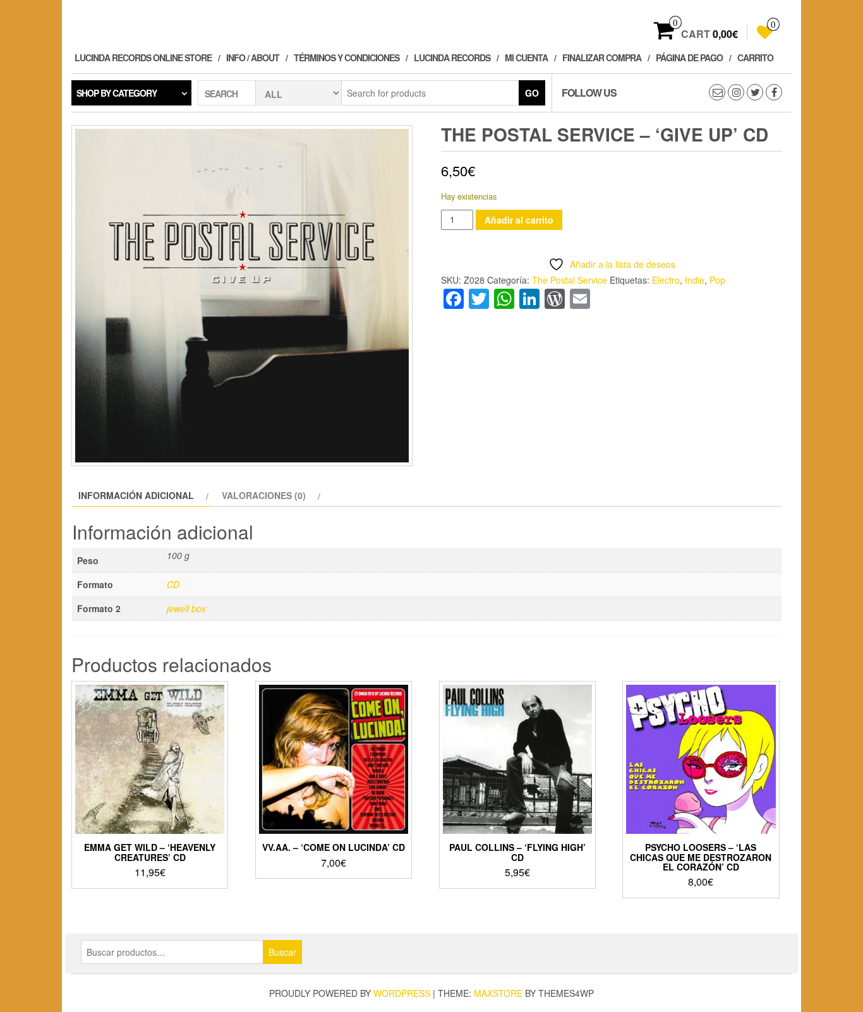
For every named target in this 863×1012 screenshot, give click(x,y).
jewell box (186, 608)
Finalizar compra (601, 57)
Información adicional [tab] (136, 495)
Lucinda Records (452, 57)
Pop (717, 280)
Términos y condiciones (346, 57)
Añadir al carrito (519, 220)
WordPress (401, 993)
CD (173, 584)
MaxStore (498, 993)
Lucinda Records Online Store (143, 57)
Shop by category (116, 93)
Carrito (755, 57)
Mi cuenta (526, 57)
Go (532, 93)
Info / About (252, 57)
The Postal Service (569, 280)
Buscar (282, 952)
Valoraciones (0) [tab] (264, 495)
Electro (666, 280)
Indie (694, 280)
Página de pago (689, 57)
